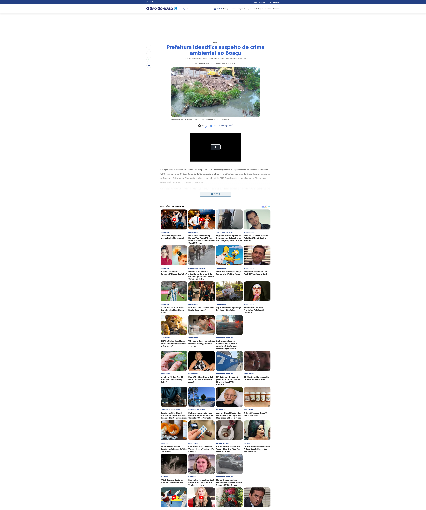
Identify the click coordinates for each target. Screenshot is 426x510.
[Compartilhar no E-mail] (148, 65)
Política (233, 9)
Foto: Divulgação (223, 119)
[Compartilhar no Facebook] (148, 47)
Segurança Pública (265, 9)
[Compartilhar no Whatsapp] (148, 59)
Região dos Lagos (244, 9)
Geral (255, 9)
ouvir (203, 126)
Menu (219, 9)
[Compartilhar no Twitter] (148, 53)
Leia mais (215, 194)
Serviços (226, 9)
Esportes (276, 9)
